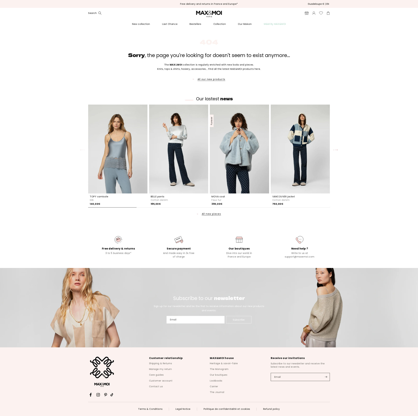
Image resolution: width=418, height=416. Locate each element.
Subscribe (239, 319)
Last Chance (169, 24)
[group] (118, 245)
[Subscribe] (326, 377)
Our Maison (245, 24)
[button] (95, 13)
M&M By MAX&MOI (275, 24)
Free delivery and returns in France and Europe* (209, 4)
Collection (219, 24)
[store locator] (306, 13)
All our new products (211, 79)
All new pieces (211, 214)
